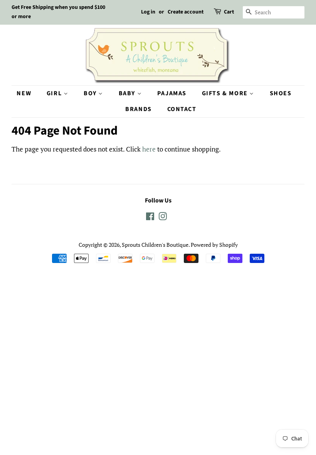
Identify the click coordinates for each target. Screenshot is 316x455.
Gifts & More (226, 93)
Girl (55, 93)
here (149, 149)
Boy (91, 93)
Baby (128, 93)
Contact (182, 109)
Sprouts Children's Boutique (155, 244)
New (24, 93)
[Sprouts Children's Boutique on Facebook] (150, 217)
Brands (138, 109)
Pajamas (172, 93)
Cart (229, 12)
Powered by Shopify (214, 244)
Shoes (281, 93)
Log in (148, 12)
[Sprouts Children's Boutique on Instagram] (162, 217)
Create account (185, 12)
